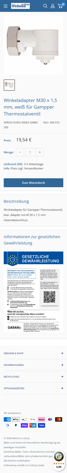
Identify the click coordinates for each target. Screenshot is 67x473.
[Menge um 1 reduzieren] (20, 152)
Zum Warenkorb (33, 183)
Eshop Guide (37, 465)
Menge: (9, 152)
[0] (60, 6)
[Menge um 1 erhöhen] (40, 152)
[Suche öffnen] (45, 6)
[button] (60, 6)
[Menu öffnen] (5, 6)
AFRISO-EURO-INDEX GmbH (21, 122)
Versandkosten (33, 168)
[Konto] (53, 6)
